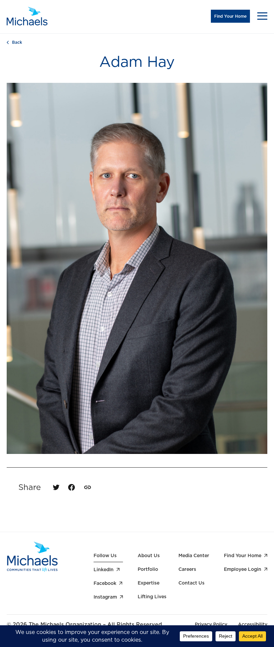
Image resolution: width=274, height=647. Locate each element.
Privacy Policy (211, 624)
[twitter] (56, 487)
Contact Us (191, 583)
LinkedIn (104, 569)
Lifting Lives (152, 596)
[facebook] (71, 487)
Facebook (105, 583)
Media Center (193, 555)
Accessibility (252, 624)
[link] (88, 487)
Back (17, 42)
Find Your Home (230, 16)
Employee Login (242, 569)
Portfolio (148, 569)
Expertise (148, 583)
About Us (149, 555)
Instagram (105, 597)
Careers (187, 569)
